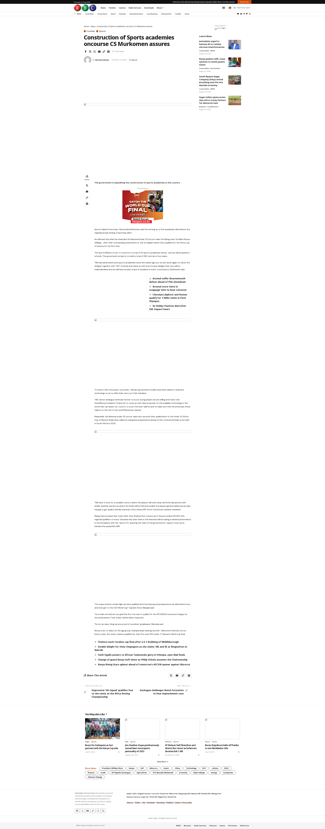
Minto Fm (173, 793)
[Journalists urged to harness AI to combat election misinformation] (234, 44)
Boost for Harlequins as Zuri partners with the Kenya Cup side (101, 747)
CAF (142, 768)
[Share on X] (90, 51)
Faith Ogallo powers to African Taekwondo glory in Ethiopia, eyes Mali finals (141, 654)
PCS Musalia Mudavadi (163, 772)
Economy (183, 772)
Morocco (154, 768)
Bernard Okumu (102, 60)
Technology (191, 768)
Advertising (160, 802)
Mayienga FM (184, 793)
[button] (218, 7)
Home (86, 26)
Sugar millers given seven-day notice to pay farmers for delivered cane (212, 100)
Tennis (214, 742)
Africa (187, 14)
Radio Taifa (131, 793)
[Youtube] (87, 810)
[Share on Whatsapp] (94, 51)
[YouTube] (238, 13)
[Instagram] (98, 810)
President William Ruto (112, 768)
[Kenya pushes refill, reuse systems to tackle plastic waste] (234, 62)
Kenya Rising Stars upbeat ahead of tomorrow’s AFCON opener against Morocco (144, 664)
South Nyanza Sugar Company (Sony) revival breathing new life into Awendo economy (211, 81)
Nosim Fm (172, 797)
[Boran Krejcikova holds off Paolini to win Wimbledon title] (222, 728)
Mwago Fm (216, 793)
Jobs (143, 802)
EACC (226, 768)
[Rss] (249, 13)
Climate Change (95, 777)
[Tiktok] (93, 810)
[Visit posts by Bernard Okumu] (87, 60)
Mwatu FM (195, 793)
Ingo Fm (144, 797)
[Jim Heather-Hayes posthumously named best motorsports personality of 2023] (142, 728)
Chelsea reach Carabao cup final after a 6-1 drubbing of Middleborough (138, 641)
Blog (93, 26)
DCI (204, 768)
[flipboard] (247, 13)
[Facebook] (77, 810)
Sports (113, 14)
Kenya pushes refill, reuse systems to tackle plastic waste (212, 61)
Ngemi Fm (162, 797)
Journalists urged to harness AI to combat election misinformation (211, 44)
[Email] (99, 51)
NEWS (79, 14)
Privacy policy (187, 802)
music (166, 768)
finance (91, 772)
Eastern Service (133, 797)
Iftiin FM (153, 797)
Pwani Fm (164, 793)
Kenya (131, 768)
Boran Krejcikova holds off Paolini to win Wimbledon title (222, 747)
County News (102, 14)
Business (122, 14)
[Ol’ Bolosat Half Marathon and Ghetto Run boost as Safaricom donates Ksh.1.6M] (182, 728)
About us (130, 802)
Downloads (151, 802)
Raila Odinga (199, 772)
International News (136, 14)
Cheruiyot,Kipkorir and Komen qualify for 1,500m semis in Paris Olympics (168, 298)
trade (103, 772)
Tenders (138, 802)
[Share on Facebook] (85, 51)
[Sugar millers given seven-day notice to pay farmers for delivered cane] (234, 100)
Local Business (152, 14)
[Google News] (241, 13)
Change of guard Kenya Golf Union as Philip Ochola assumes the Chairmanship (143, 659)
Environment (215, 68)
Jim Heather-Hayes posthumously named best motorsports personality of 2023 (142, 748)
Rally (126, 742)
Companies (228, 772)
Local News (89, 14)
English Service (144, 793)
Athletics (168, 742)
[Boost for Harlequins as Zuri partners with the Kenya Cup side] (102, 728)
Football (178, 14)
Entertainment (166, 14)
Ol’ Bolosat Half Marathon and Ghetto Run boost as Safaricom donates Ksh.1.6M (181, 748)
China (177, 768)
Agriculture (142, 772)
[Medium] (244, 13)
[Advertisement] (138, 84)
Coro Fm (155, 793)
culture (215, 768)
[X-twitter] (82, 810)
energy (214, 772)
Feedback (169, 802)
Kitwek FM (205, 793)
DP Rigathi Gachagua (121, 772)
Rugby (87, 742)
